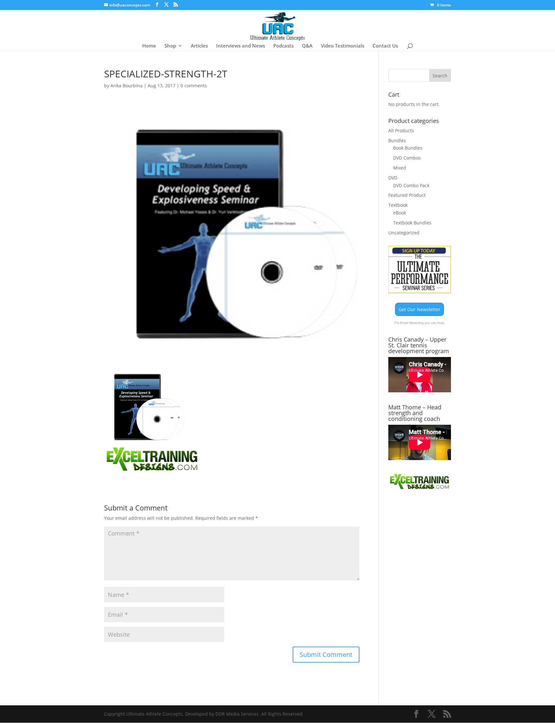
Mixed (399, 168)
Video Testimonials (342, 46)
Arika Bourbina (126, 86)
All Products (401, 130)
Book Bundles (407, 148)
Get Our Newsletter (419, 309)
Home (149, 46)
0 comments (194, 86)
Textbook (398, 205)
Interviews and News (240, 46)
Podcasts (283, 46)
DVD (392, 178)
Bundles (397, 140)
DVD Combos (407, 158)
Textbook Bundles (412, 223)
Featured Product (407, 195)
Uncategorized (403, 233)
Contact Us (385, 46)
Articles (199, 46)
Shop (170, 46)
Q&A (307, 46)
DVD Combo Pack (411, 185)
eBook (399, 213)
